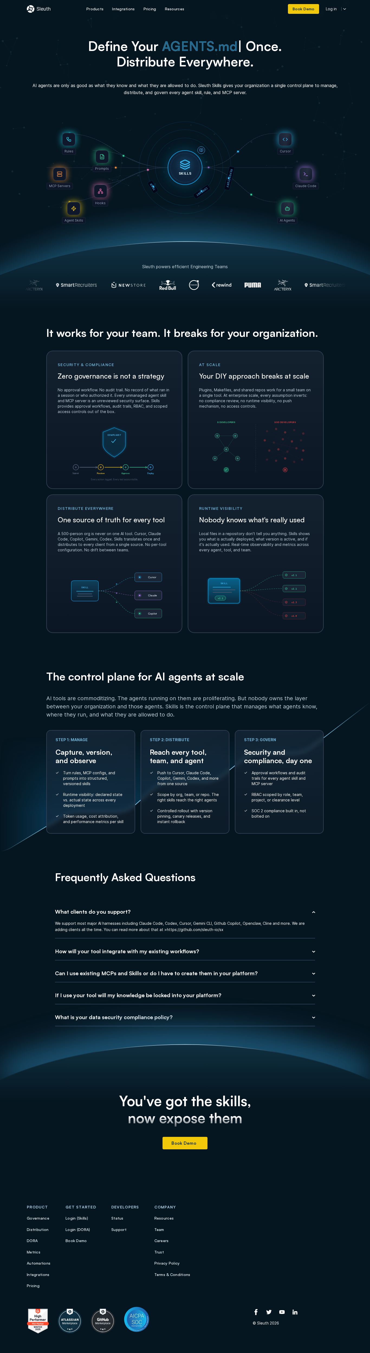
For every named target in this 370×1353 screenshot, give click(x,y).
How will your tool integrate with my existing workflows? (127, 951)
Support (118, 1229)
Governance (38, 1218)
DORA (32, 1240)
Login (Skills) (77, 1218)
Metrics (33, 1252)
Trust (159, 1252)
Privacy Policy (167, 1263)
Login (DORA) (78, 1229)
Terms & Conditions (172, 1274)
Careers (161, 1240)
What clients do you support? (93, 911)
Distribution (37, 1229)
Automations (38, 1263)
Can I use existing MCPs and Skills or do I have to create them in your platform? (156, 973)
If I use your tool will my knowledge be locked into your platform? (138, 995)
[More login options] (345, 9)
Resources (164, 1218)
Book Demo (183, 1143)
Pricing (33, 1285)
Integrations (38, 1274)
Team (159, 1229)
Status (117, 1218)
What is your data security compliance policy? (114, 1017)
